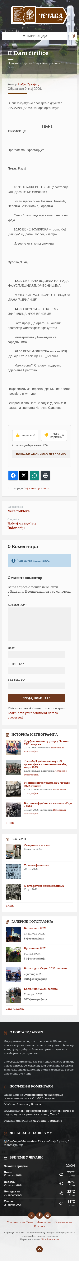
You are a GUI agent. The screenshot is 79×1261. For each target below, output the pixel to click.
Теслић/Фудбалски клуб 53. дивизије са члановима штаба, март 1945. (45, 764)
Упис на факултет (36, 865)
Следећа (13, 519)
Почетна (13, 63)
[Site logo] (39, 16)
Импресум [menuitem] (44, 1222)
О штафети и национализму (44, 886)
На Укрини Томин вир (47, 1120)
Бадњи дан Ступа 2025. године (45, 968)
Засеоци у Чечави (29, 1104)
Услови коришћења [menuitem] (20, 1222)
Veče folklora (19, 511)
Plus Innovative (50, 1240)
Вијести (27, 63)
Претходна (15, 507)
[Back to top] (39, 1249)
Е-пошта (16, 664)
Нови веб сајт (47, 1141)
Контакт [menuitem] (39, 1226)
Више (10, 823)
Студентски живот (37, 845)
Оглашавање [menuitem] (63, 1222)
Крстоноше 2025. (35, 948)
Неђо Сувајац (28, 84)
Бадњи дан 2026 (35, 928)
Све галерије (15, 1009)
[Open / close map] (73, 36)
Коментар (17, 604)
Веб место (16, 680)
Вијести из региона (47, 63)
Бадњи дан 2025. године (41, 989)
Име (12, 648)
